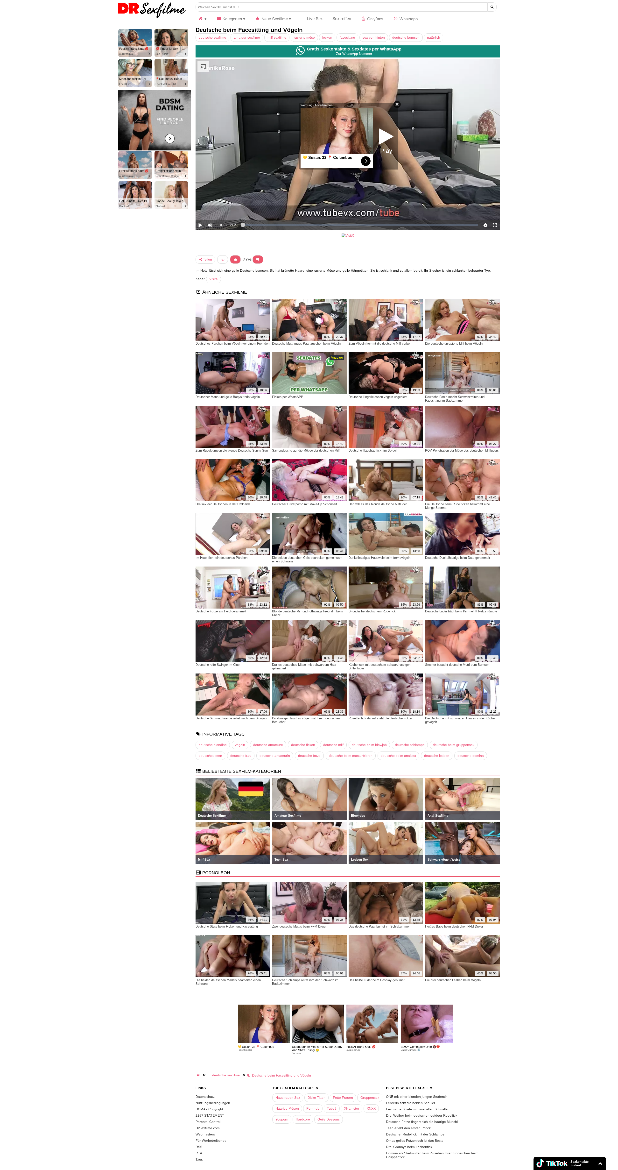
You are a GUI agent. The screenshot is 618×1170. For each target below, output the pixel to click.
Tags (199, 1159)
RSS (199, 1147)
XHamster (351, 1108)
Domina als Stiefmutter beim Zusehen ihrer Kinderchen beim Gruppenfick (432, 1155)
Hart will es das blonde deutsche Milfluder (378, 504)
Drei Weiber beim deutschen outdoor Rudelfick (421, 1115)
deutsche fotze (309, 756)
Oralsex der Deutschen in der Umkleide (223, 504)
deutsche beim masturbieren (350, 756)
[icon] (202, 19)
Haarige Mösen (287, 1108)
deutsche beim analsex (398, 756)
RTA (199, 1153)
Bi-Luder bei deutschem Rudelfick (372, 611)
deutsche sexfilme (212, 37)
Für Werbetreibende (211, 1140)
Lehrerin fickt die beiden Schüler (410, 1103)
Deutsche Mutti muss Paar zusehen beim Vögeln (306, 343)
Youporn (281, 1119)
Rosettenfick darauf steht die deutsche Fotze (380, 718)
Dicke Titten (316, 1097)
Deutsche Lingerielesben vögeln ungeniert (378, 397)
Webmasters (205, 1134)
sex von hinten (374, 37)
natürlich (433, 37)
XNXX (371, 1108)
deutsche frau (240, 756)
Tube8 (332, 1108)
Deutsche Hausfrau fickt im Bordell (373, 450)
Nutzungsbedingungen (213, 1103)
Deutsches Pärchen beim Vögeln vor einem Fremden (232, 343)
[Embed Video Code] (222, 259)
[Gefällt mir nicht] (258, 259)
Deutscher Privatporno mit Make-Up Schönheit (304, 504)
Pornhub (312, 1108)
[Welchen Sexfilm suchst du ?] (492, 7)
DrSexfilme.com (208, 1128)
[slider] (218, 210)
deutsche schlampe (410, 745)
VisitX (213, 279)
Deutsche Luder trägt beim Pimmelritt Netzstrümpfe (461, 611)
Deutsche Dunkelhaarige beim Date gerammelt (457, 558)
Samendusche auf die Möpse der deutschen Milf (306, 450)
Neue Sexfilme (274, 19)
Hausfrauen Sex (287, 1097)
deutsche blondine (213, 745)
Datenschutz (205, 1097)
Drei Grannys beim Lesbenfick (409, 1147)
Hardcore (303, 1119)
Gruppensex (369, 1097)
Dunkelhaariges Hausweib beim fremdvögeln (379, 558)
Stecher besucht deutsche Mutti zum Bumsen (457, 665)
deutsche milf (333, 745)
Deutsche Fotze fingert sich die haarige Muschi (422, 1122)
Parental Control (208, 1122)
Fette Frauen (343, 1097)
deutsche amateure (268, 745)
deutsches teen (210, 756)
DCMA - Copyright (209, 1109)
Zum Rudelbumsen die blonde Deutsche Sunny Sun (232, 450)
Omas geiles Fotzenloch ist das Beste (414, 1140)
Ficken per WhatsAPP (287, 397)
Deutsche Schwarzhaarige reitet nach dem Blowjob (231, 718)
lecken (327, 37)
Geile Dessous (328, 1119)
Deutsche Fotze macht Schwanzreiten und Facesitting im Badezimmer (455, 398)
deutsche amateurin (275, 756)
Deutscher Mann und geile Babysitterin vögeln (228, 397)
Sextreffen (341, 18)
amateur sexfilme (247, 37)
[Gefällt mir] (235, 259)
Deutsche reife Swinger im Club (217, 665)
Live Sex (314, 18)
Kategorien (231, 19)
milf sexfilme (276, 37)
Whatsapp (408, 19)
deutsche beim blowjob (369, 745)
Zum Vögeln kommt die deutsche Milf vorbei (379, 343)
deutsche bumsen (406, 37)
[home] (199, 1075)
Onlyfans (374, 19)
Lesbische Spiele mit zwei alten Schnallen (417, 1109)
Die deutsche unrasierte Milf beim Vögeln (454, 343)
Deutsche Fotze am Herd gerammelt (221, 611)
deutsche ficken (303, 745)
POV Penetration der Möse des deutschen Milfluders (462, 450)
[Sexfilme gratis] (152, 18)
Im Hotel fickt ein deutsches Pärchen (221, 558)
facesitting (347, 37)
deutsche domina (470, 756)
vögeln (240, 745)
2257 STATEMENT (210, 1115)
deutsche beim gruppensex (453, 745)
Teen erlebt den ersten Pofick (408, 1128)
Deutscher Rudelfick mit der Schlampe (415, 1134)
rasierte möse (304, 37)
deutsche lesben (436, 756)
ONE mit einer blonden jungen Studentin (417, 1097)
